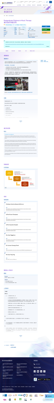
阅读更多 (47, 46)
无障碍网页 (33, 386)
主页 (4, 15)
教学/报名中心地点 (7, 386)
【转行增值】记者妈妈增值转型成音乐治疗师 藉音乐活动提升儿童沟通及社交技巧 (19, 92)
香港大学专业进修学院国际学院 (7, 378)
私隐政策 (26, 386)
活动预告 (22, 2)
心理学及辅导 (13, 347)
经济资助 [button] (5, 34)
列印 (32, 29)
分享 (29, 29)
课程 (6, 15)
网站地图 (30, 386)
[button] (44, 2)
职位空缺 (3, 386)
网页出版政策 (22, 386)
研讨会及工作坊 (26, 2)
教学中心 (30, 2)
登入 (47, 2)
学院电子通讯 (46, 61)
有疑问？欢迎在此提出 (32, 37)
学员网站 (34, 2)
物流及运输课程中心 (20, 375)
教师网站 (16, 386)
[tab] (21, 55)
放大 (5, 187)
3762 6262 (38, 364)
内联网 (19, 386)
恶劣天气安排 (40, 2)
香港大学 (15, 2)
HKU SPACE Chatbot (48, 399)
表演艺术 (8, 12)
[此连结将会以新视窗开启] (40, 379)
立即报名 (46, 26)
